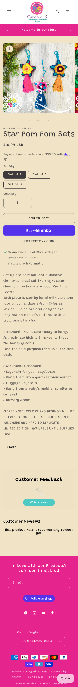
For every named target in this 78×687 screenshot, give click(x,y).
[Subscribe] (65, 583)
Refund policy (35, 677)
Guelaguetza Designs (37, 671)
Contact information (54, 683)
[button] (9, 12)
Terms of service (25, 683)
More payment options (39, 241)
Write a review (39, 502)
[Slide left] (29, 120)
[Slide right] (48, 120)
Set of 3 (15, 174)
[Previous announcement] (7, 30)
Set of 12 (15, 184)
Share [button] (12, 447)
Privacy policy (57, 677)
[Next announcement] (70, 30)
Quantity (9, 194)
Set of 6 (40, 174)
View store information (27, 263)
